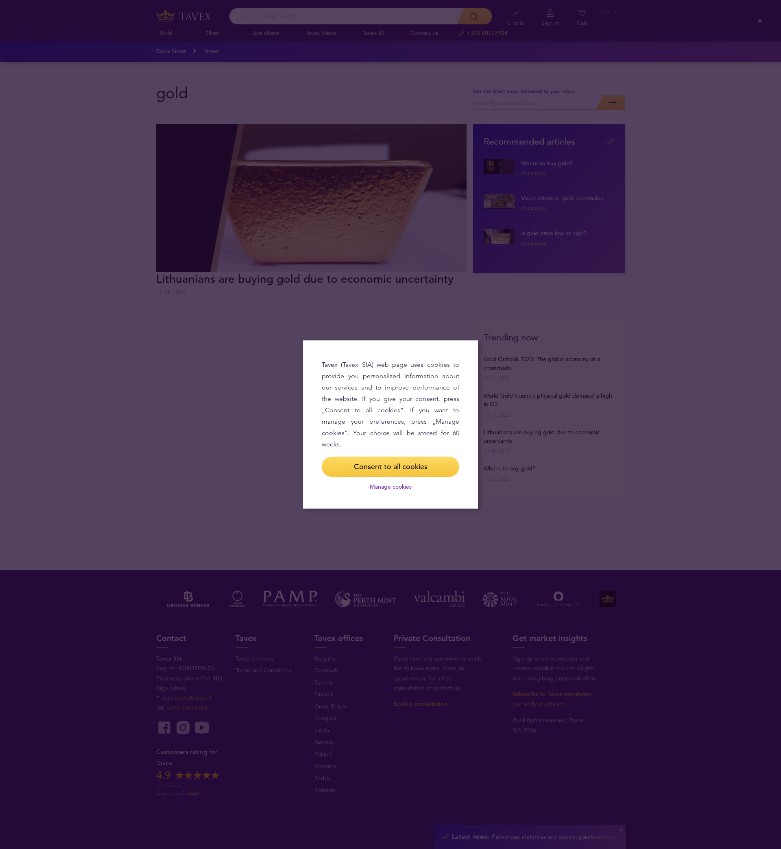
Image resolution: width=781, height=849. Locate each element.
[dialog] (390, 424)
